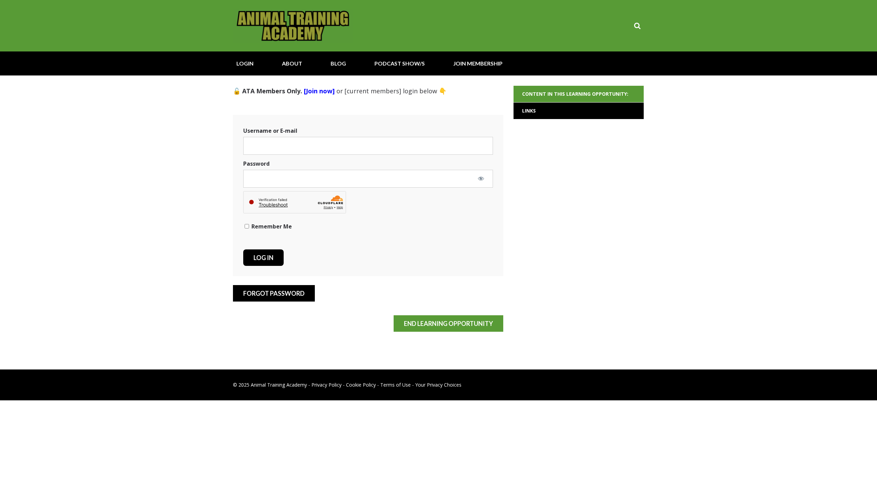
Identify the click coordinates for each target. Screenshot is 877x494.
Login (245, 63)
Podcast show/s (399, 63)
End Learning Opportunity (448, 323)
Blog (338, 63)
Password (256, 163)
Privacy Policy (326, 384)
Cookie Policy (361, 384)
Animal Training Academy (293, 26)
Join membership (478, 63)
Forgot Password (274, 293)
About (292, 63)
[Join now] (319, 91)
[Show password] (481, 178)
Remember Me (271, 226)
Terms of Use (395, 384)
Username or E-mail (270, 130)
